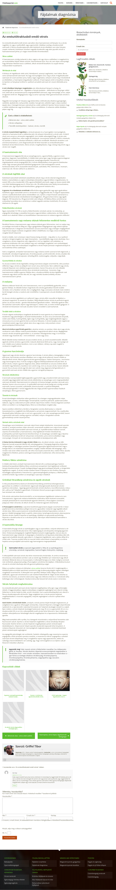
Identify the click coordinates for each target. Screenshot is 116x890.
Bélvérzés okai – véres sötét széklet (21, 120)
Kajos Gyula (80, 126)
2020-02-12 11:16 (16, 775)
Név (4, 815)
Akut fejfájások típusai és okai (42, 880)
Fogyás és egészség (94, 862)
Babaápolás (8, 862)
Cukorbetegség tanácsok (96, 873)
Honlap (53, 815)
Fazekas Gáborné (82, 105)
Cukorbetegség (92, 3)
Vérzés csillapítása (15, 123)
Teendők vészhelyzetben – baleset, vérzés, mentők (27, 126)
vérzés (15, 33)
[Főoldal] (3, 27)
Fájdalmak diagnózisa (39, 865)
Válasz (14, 785)
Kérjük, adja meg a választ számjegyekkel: (17, 829)
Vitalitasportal (10, 3)
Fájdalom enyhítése (39, 862)
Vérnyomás (80, 3)
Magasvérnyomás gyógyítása (70, 862)
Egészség (69, 3)
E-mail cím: (81, 46)
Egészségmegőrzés (11, 883)
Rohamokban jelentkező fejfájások (40, 884)
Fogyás (60, 3)
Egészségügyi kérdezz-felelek (14, 880)
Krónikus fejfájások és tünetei (42, 876)
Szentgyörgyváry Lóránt (85, 116)
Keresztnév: (81, 39)
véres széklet (35, 568)
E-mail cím (31, 815)
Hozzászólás (7, 796)
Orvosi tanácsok (10, 876)
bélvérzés (7, 33)
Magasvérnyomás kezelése (69, 865)
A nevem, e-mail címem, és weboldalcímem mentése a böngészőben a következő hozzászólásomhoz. (38, 820)
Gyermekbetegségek (11, 865)
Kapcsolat (104, 3)
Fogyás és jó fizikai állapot (97, 865)
